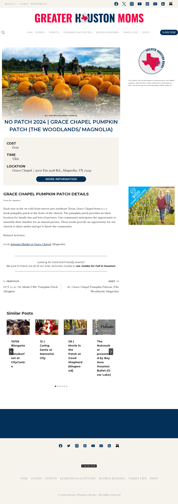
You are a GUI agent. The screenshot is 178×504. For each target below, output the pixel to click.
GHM (30, 32)
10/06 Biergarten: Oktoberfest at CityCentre (18, 354)
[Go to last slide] (11, 351)
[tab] (55, 386)
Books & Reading (112, 478)
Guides (36, 478)
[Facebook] (116, 4)
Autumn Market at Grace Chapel (30, 244)
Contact (24, 3)
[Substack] (171, 4)
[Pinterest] (147, 4)
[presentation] (18, 327)
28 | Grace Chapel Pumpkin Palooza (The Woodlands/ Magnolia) (93, 286)
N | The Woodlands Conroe (61, 115)
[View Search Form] (3, 32)
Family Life (138, 478)
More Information (61, 179)
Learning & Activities (77, 478)
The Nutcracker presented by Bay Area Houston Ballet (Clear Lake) (104, 358)
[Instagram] (132, 4)
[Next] (111, 351)
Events (51, 478)
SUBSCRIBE (169, 32)
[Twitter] (124, 4)
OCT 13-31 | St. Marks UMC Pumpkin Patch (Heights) (30, 286)
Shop (154, 478)
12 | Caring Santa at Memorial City (47, 350)
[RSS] (163, 4)
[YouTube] (140, 4)
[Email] (155, 4)
